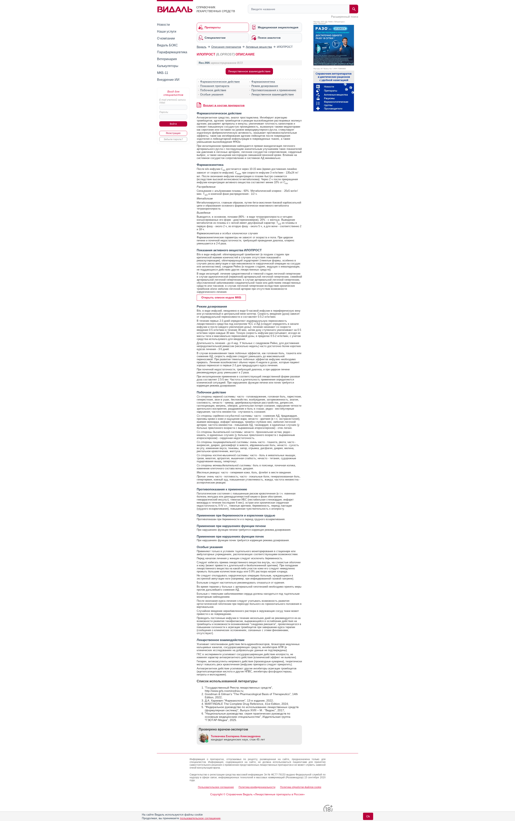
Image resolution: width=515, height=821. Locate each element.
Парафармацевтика (172, 52)
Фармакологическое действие (220, 81)
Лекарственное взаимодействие (249, 71)
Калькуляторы (167, 66)
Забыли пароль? (173, 139)
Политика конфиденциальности (257, 787)
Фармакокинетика (263, 81)
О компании (166, 38)
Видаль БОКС (167, 45)
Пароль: (164, 112)
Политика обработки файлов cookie (300, 787)
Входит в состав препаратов (224, 105)
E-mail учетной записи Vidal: (172, 101)
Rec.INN (204, 62)
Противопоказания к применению (273, 90)
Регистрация (173, 133)
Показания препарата (214, 85)
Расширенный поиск (344, 16)
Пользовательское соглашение (216, 787)
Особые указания (211, 94)
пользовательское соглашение (200, 818)
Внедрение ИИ (168, 79)
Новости (163, 24)
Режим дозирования (264, 85)
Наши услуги (166, 31)
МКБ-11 (162, 73)
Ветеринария (167, 59)
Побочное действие (213, 90)
